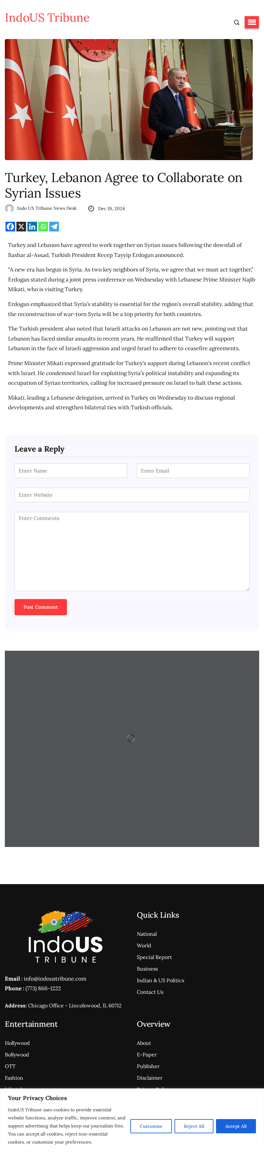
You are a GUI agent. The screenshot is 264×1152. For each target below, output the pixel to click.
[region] (132, 1120)
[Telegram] (54, 226)
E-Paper (147, 1054)
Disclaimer (150, 1078)
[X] (21, 226)
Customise (151, 1126)
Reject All (194, 1126)
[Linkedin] (32, 226)
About (144, 1043)
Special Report (154, 957)
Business (147, 968)
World (144, 945)
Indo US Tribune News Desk (47, 208)
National (147, 934)
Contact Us (150, 992)
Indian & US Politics (160, 980)
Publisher (148, 1066)
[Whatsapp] (43, 226)
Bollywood (17, 1054)
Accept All (236, 1126)
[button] (252, 22)
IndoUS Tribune (47, 17)
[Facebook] (10, 226)
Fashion (14, 1078)
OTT (10, 1066)
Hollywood (17, 1043)
